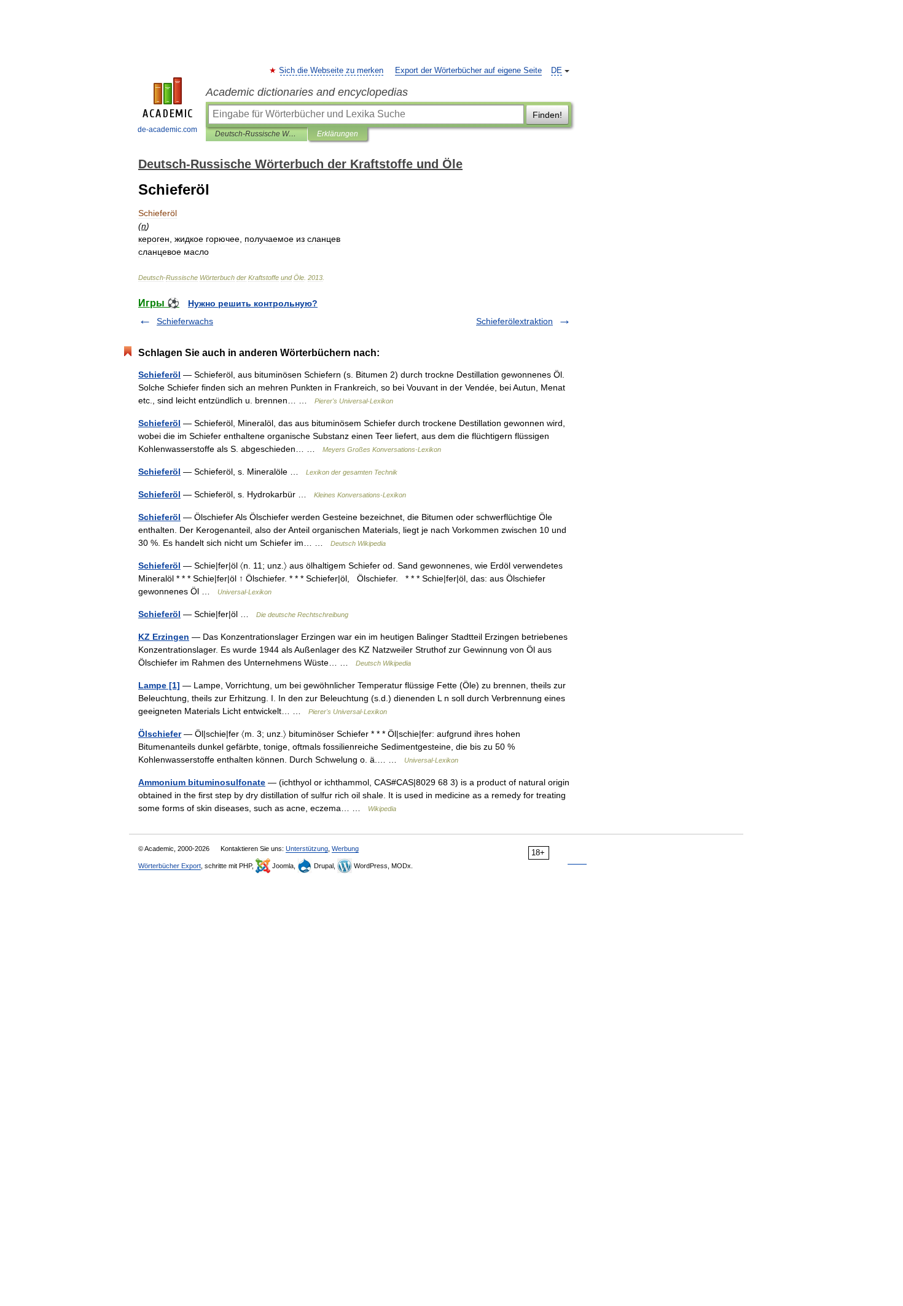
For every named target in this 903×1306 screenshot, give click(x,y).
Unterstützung (307, 848)
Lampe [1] (159, 685)
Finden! (547, 115)
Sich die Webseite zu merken (331, 70)
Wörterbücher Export (169, 865)
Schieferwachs (185, 321)
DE (556, 70)
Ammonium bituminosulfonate (201, 782)
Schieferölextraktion (514, 321)
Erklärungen (337, 134)
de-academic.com (167, 129)
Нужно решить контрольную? (253, 303)
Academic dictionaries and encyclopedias (307, 92)
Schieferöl (159, 374)
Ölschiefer (159, 734)
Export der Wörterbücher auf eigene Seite (468, 70)
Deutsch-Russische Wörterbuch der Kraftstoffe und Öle (256, 134)
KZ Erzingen (163, 637)
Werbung (345, 848)
